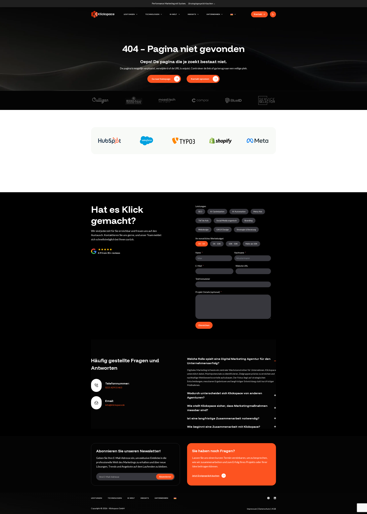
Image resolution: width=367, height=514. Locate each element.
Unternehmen (213, 14)
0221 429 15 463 (113, 387)
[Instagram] (268, 498)
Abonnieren (165, 476)
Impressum (252, 509)
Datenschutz (264, 509)
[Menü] (273, 14)
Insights (192, 14)
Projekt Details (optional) (207, 292)
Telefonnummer (202, 279)
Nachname (239, 252)
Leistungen (129, 14)
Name (198, 252)
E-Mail (198, 266)
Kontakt (258, 14)
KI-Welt (173, 14)
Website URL (242, 266)
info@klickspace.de (115, 404)
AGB (274, 509)
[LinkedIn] (275, 498)
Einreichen (204, 325)
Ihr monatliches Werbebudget (209, 238)
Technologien (152, 14)
